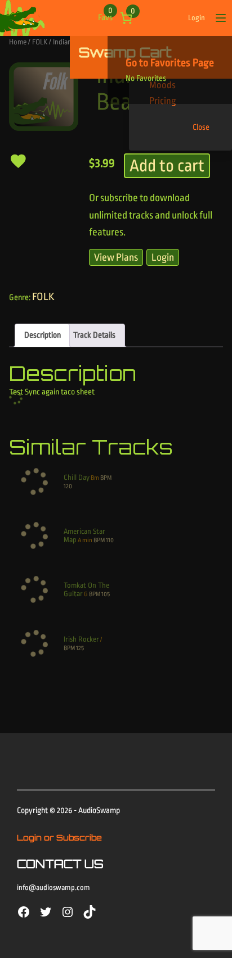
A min (85, 540)
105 (105, 594)
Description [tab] (42, 335)
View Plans (116, 257)
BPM (105, 478)
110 (110, 540)
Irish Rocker (81, 639)
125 (80, 648)
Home (17, 42)
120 (68, 486)
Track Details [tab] (94, 335)
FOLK (39, 42)
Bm (95, 478)
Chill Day (77, 477)
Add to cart (167, 165)
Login (196, 17)
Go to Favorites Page (170, 63)
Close (201, 127)
